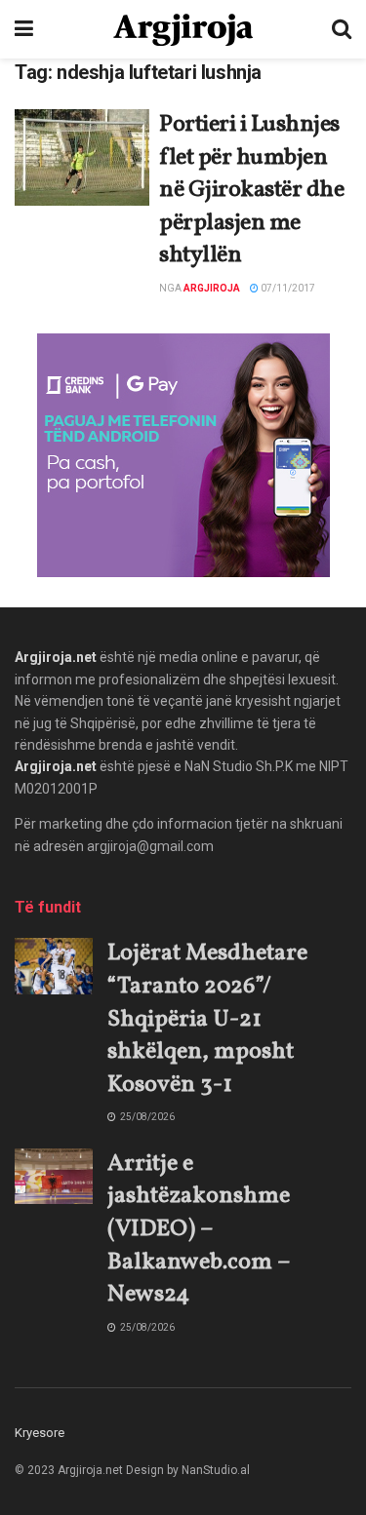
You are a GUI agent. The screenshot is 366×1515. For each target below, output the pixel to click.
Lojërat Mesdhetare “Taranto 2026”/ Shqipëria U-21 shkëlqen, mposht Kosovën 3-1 (207, 1019)
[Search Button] (341, 29)
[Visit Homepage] (183, 30)
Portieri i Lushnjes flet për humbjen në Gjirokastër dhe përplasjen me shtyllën (251, 190)
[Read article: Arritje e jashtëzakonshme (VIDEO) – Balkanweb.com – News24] (54, 1176)
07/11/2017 (287, 288)
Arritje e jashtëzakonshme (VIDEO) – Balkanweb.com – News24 (199, 1229)
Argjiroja (211, 288)
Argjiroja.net (56, 657)
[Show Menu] (24, 29)
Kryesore (39, 1432)
